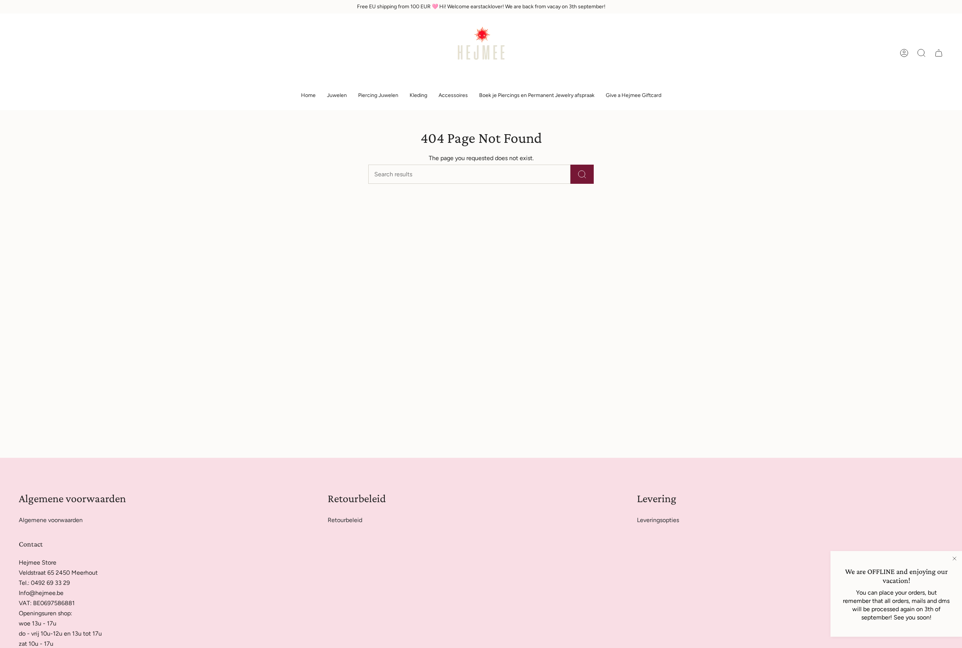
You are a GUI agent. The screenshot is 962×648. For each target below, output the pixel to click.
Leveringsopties (658, 520)
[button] (336, 95)
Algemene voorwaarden (51, 520)
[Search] (582, 174)
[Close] (954, 558)
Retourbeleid (345, 520)
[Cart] (938, 53)
